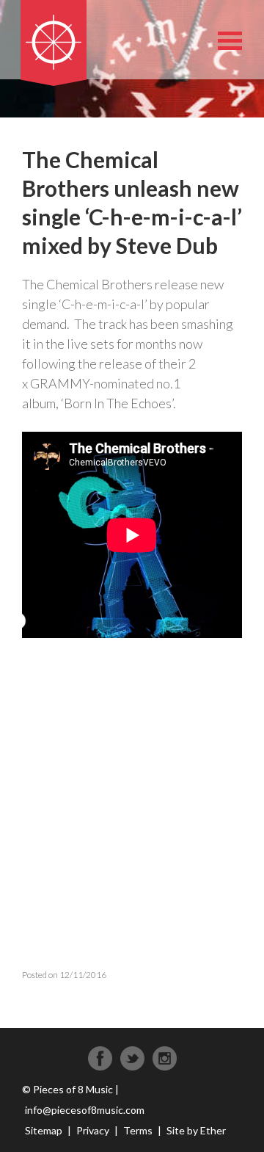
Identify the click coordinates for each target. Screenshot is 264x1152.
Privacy (92, 1130)
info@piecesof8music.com (84, 1110)
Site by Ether (196, 1130)
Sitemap (43, 1130)
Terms (138, 1130)
